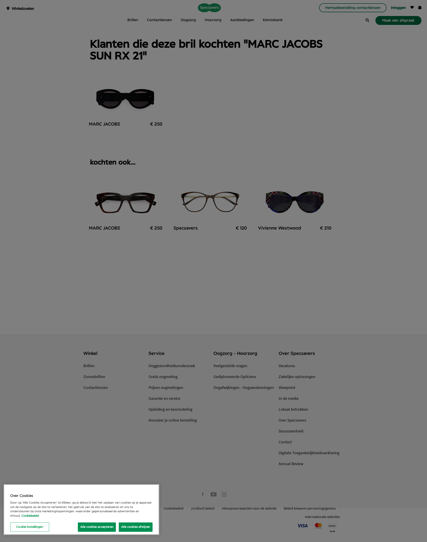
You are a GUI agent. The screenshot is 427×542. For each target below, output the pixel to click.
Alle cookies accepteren (96, 527)
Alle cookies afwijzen (135, 527)
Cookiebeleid (30, 515)
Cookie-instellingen (29, 527)
